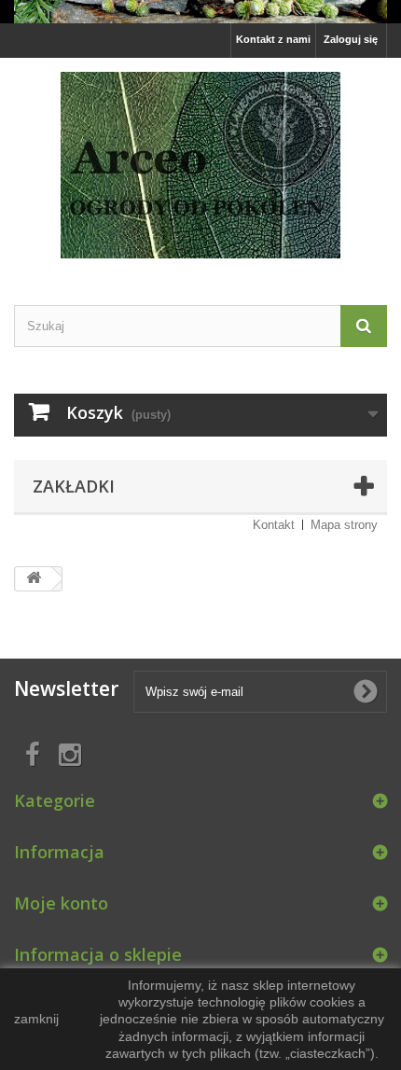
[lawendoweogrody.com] (200, 165)
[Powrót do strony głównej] (33, 579)
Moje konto (61, 903)
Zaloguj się (351, 39)
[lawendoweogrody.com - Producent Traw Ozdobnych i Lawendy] (200, 11)
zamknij (36, 1018)
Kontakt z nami (273, 39)
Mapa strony (344, 525)
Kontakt (274, 525)
